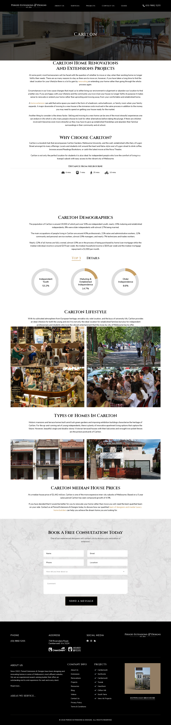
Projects (90, 6)
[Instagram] (91, 641)
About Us (59, 6)
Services (75, 6)
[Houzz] (95, 641)
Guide (124, 6)
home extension (38, 103)
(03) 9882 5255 (17, 641)
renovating (83, 81)
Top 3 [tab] (76, 258)
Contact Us (108, 6)
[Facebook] (88, 641)
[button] (152, 5)
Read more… (15, 686)
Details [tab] (93, 258)
